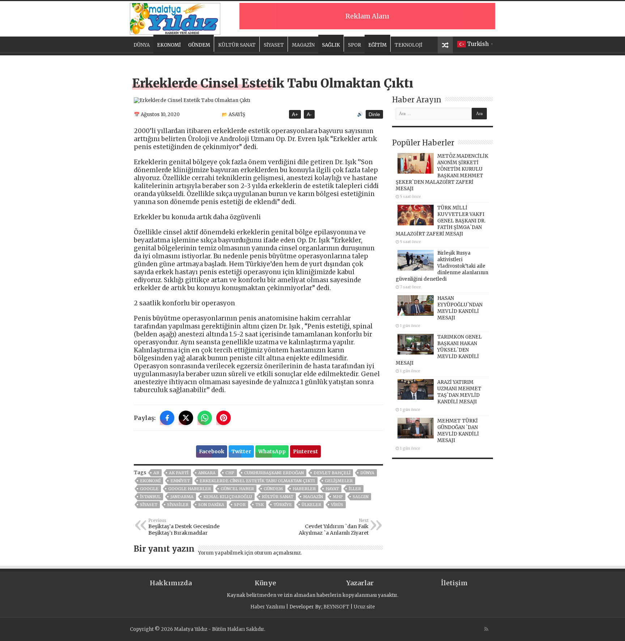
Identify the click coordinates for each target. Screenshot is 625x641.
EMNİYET (180, 480)
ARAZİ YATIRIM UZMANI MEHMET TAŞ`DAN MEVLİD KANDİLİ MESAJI (459, 392)
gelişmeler (339, 480)
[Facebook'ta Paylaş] (167, 418)
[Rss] (486, 629)
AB (156, 472)
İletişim (454, 583)
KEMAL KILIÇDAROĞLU (227, 496)
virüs (337, 504)
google (149, 488)
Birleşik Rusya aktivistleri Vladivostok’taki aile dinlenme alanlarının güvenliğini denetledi (442, 266)
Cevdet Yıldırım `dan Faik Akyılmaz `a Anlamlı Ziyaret (334, 527)
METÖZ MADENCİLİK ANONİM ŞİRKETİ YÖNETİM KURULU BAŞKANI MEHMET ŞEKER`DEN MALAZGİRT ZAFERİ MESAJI (442, 172)
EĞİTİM (377, 45)
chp (229, 472)
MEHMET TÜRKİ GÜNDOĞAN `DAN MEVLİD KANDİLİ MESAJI (458, 430)
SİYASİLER (177, 504)
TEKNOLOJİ (408, 45)
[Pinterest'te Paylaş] (223, 418)
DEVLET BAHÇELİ (332, 472)
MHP (338, 496)
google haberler (189, 488)
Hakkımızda (171, 583)
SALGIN (361, 496)
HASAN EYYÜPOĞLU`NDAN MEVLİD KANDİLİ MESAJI (459, 308)
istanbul (150, 496)
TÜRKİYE (282, 504)
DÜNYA (141, 45)
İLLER (355, 488)
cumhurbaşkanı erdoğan (274, 472)
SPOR (354, 45)
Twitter (241, 451)
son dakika (211, 504)
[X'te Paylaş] (186, 418)
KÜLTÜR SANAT (237, 45)
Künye (265, 583)
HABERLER (304, 488)
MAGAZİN (303, 45)
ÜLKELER (311, 504)
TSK (259, 504)
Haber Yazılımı (267, 607)
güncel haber (237, 488)
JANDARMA (182, 496)
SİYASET (274, 45)
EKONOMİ (169, 45)
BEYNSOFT (336, 607)
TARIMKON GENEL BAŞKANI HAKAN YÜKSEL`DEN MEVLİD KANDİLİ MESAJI (439, 350)
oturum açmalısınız (277, 553)
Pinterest (305, 451)
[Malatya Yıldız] (175, 17)
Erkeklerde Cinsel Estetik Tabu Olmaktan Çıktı (257, 480)
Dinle (374, 114)
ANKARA (207, 472)
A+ (295, 114)
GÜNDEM (199, 45)
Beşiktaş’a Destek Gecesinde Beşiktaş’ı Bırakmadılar (184, 527)
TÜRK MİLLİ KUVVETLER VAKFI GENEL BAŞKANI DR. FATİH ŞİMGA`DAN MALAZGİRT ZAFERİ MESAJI (440, 221)
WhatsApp (272, 451)
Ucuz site (364, 607)
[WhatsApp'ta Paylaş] (204, 418)
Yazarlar (360, 583)
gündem (273, 488)
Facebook (211, 451)
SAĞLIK (331, 45)
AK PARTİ (178, 472)
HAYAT (332, 488)
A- (309, 114)
